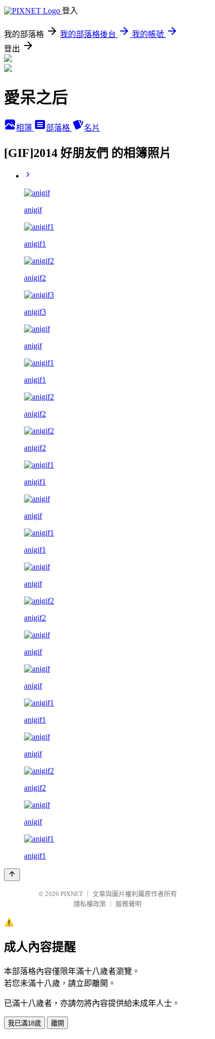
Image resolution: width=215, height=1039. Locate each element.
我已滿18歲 (24, 1023)
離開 (57, 1023)
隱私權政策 (90, 904)
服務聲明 (129, 904)
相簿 (25, 128)
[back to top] (12, 874)
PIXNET (71, 894)
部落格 (59, 128)
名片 (92, 128)
